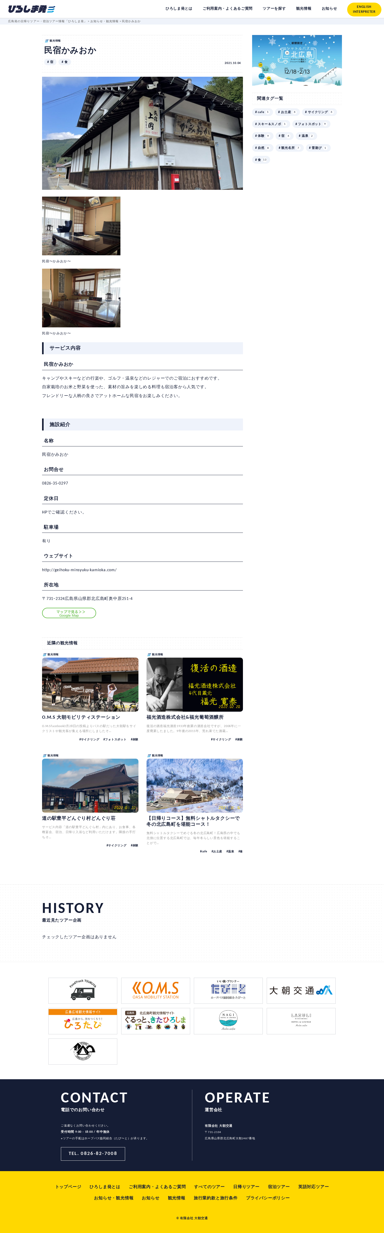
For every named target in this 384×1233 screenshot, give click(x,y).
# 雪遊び (317, 148)
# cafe (262, 112)
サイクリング (90, 739)
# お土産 (286, 112)
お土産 (217, 851)
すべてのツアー (209, 1187)
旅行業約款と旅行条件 (216, 1198)
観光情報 (176, 1198)
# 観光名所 (289, 148)
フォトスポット (115, 739)
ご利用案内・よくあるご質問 (157, 1187)
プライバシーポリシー (268, 1198)
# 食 (65, 62)
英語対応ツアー (313, 1187)
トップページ (68, 1187)
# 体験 (262, 136)
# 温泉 (306, 136)
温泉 (231, 851)
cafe (204, 851)
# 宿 (50, 62)
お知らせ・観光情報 (113, 1198)
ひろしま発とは (105, 1187)
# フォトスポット (310, 124)
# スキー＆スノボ (270, 124)
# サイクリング (319, 112)
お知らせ (150, 1198)
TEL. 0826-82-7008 (93, 1153)
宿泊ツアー (279, 1187)
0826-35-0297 (55, 483)
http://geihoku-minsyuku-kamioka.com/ (79, 570)
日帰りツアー (246, 1187)
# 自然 (262, 148)
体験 (135, 739)
